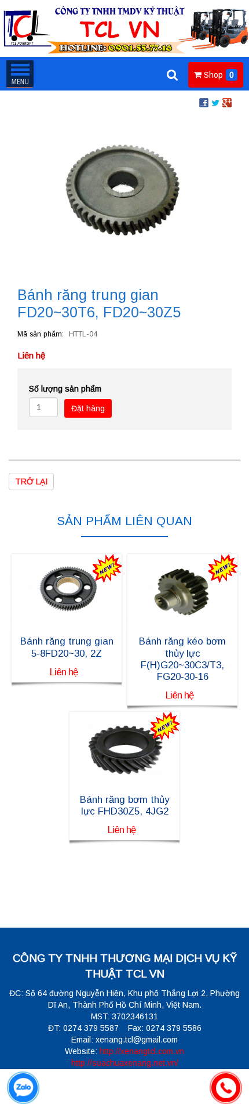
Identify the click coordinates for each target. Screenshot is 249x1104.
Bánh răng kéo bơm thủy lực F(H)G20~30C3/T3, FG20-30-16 (182, 659)
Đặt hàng (88, 408)
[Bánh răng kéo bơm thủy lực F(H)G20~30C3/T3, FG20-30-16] (182, 591)
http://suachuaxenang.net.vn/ (124, 1062)
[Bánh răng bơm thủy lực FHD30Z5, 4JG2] (124, 749)
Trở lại (31, 481)
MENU (20, 74)
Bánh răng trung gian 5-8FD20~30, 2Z (66, 647)
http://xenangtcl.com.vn (142, 1051)
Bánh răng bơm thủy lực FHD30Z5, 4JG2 (124, 805)
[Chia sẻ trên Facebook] (203, 102)
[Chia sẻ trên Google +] (227, 102)
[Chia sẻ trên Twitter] (215, 102)
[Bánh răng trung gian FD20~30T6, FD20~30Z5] (124, 193)
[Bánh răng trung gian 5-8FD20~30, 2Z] (67, 591)
